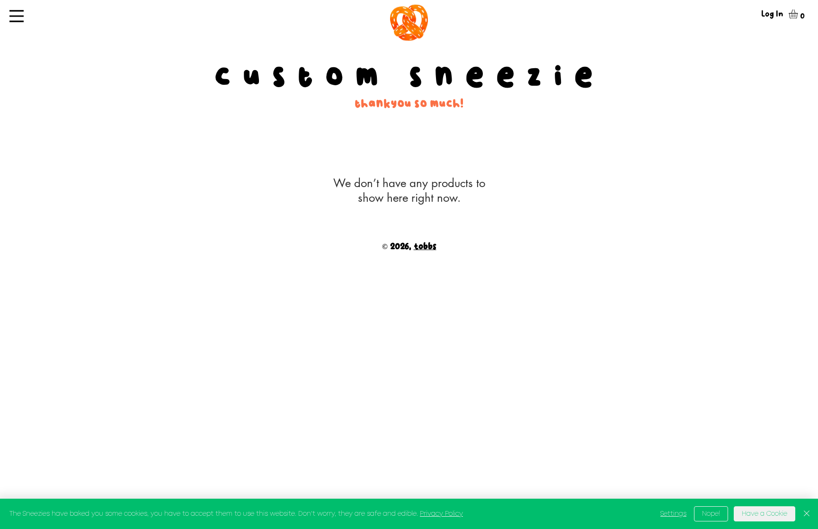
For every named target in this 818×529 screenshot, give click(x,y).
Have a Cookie (764, 514)
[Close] (806, 513)
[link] (799, 13)
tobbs (425, 246)
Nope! (711, 514)
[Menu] (16, 15)
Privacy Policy (441, 514)
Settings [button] (673, 514)
